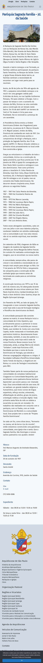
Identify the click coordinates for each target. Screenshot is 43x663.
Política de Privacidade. (24, 657)
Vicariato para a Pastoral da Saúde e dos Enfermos (21, 618)
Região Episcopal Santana (12, 606)
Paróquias (24, 1)
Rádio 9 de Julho (8, 638)
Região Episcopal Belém (11, 596)
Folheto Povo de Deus (10, 641)
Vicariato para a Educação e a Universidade (18, 616)
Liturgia (10, 1)
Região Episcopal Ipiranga (12, 601)
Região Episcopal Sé (10, 608)
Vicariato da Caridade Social (13, 611)
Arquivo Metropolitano (10, 577)
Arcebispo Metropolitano (11, 567)
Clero (17, 1)
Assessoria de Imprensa (11, 633)
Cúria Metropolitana (9, 572)
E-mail (5, 489)
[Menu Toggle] (40, 6)
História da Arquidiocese (11, 565)
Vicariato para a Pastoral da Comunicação (18, 613)
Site (4, 486)
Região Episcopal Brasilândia (13, 599)
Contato (32, 1)
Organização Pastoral (12, 587)
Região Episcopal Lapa (10, 604)
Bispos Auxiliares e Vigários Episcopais (17, 570)
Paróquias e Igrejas (9, 580)
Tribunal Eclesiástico (10, 575)
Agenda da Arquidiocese (13, 624)
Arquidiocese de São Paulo (20, 7)
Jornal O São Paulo (9, 636)
